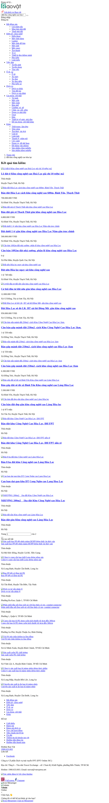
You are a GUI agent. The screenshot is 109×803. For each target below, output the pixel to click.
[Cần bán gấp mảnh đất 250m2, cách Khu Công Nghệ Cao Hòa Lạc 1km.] (33, 322)
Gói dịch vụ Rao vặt (12, 12)
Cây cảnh (16, 141)
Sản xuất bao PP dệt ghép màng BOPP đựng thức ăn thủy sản (27, 544)
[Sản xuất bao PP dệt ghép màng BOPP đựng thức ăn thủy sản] (28, 541)
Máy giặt (15, 100)
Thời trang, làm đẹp (20, 126)
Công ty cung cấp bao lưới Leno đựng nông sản (21, 560)
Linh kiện (16, 60)
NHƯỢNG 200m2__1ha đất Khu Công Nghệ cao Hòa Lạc (33, 500)
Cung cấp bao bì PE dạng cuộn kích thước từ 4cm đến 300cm (27, 623)
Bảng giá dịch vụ (13, 728)
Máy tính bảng (18, 38)
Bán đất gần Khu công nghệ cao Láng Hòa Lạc (27, 519)
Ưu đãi (9, 735)
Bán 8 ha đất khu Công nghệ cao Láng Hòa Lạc (27, 462)
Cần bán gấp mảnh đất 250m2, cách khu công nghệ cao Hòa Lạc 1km (39, 366)
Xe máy (15, 77)
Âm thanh (16, 50)
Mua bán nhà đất (19, 29)
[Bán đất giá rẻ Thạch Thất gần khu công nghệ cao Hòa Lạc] (27, 207)
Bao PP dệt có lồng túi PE (12, 575)
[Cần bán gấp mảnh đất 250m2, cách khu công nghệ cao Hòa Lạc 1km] (31, 361)
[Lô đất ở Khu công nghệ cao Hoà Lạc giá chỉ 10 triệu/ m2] (26, 168)
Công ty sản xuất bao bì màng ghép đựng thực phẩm (23, 671)
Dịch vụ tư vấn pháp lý (10, 591)
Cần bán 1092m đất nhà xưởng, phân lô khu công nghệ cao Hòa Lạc (39, 250)
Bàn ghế (15, 105)
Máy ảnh (15, 46)
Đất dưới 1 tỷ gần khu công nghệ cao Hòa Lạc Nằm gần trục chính (37, 231)
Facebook (10, 756)
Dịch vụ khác (17, 88)
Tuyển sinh (16, 65)
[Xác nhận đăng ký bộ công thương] (16, 774)
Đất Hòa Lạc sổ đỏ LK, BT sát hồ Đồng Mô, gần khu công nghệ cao (38, 308)
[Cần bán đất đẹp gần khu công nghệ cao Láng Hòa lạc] (25, 399)
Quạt (14, 115)
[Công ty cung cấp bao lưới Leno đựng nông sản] (22, 557)
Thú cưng (16, 129)
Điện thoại (16, 36)
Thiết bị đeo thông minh (22, 55)
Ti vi (14, 53)
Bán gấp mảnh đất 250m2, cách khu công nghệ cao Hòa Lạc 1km (37, 346)
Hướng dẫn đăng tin (14, 740)
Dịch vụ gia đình (19, 93)
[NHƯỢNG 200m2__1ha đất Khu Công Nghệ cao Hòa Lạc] (27, 495)
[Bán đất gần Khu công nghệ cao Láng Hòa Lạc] (22, 515)
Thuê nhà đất (17, 31)
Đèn (13, 117)
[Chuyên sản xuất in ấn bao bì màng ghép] (19, 684)
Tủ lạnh (15, 98)
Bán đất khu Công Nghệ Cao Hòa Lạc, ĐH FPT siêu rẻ (31, 442)
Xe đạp (15, 79)
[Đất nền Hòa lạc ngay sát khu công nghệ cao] (21, 265)
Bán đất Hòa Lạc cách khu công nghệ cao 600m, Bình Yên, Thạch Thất (40, 192)
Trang (4, 534)
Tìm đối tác (16, 91)
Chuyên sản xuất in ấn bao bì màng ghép (18, 686)
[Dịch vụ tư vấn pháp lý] (12, 589)
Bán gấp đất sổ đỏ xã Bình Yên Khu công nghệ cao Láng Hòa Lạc (37, 385)
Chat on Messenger (24, 801)
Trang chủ (10, 155)
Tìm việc (15, 69)
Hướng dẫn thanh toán (15, 742)
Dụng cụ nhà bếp (19, 112)
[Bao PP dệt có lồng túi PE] (13, 573)
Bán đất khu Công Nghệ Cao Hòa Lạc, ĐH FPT (27, 423)
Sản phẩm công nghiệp (21, 148)
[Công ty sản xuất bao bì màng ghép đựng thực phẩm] (24, 668)
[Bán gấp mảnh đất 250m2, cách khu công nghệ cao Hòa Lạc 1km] (29, 341)
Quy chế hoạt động (14, 730)
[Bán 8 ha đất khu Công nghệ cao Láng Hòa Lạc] (22, 457)
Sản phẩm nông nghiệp (21, 150)
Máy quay (16, 48)
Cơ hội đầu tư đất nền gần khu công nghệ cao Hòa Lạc (31, 289)
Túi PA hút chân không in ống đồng (16, 639)
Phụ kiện (15, 57)
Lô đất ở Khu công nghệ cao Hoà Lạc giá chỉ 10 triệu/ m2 (32, 173)
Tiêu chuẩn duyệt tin (15, 733)
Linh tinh (15, 136)
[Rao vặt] (11, 9)
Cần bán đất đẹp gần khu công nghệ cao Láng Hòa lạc (31, 404)
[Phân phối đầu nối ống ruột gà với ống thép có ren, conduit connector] (31, 605)
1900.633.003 (7, 749)
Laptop (15, 41)
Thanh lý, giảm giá (20, 138)
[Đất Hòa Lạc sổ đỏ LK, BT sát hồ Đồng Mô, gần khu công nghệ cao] (31, 303)
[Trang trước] (2, 537)
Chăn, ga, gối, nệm (20, 110)
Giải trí (15, 134)
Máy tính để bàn (18, 43)
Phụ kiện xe (17, 84)
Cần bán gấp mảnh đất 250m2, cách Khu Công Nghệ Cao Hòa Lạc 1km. (41, 327)
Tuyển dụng (17, 67)
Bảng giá (10, 726)
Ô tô (13, 74)
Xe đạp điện (17, 81)
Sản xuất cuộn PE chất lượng (13, 655)
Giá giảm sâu (17, 27)
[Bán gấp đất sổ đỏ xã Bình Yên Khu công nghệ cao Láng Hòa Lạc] (30, 380)
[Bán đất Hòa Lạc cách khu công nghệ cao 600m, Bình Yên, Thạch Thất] (32, 188)
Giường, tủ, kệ (18, 107)
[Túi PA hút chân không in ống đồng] (17, 636)
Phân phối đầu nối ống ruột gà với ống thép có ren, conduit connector (30, 607)
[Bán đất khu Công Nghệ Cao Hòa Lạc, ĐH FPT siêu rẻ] (25, 438)
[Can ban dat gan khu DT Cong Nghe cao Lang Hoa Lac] (26, 476)
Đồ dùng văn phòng (20, 146)
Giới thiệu (10, 723)
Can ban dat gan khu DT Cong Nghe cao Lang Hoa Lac (32, 481)
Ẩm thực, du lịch (19, 131)
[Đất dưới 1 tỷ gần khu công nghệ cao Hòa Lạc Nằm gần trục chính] (30, 226)
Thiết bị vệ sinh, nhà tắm (22, 119)
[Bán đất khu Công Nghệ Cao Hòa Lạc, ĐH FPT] (22, 418)
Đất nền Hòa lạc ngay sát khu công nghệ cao (25, 269)
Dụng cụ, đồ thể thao (20, 143)
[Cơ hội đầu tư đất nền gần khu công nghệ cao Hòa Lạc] (25, 284)
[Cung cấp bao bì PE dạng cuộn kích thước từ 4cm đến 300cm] (28, 621)
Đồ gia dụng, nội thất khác (23, 122)
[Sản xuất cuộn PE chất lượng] (14, 652)
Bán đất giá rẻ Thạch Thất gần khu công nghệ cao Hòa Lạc (33, 212)
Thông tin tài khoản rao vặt (17, 737)
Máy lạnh (16, 103)
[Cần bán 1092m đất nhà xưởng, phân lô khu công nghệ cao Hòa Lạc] (31, 245)
